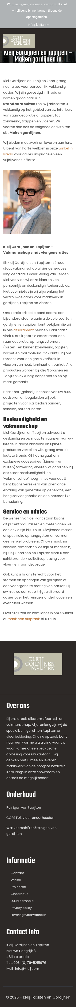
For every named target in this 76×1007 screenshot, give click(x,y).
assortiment (24, 330)
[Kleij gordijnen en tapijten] (19, 41)
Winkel (16, 880)
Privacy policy (21, 908)
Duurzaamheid (22, 901)
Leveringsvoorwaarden (28, 914)
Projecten (18, 887)
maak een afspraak (23, 619)
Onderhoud (19, 894)
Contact (17, 873)
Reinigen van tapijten (23, 807)
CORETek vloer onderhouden (30, 817)
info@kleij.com (38, 25)
